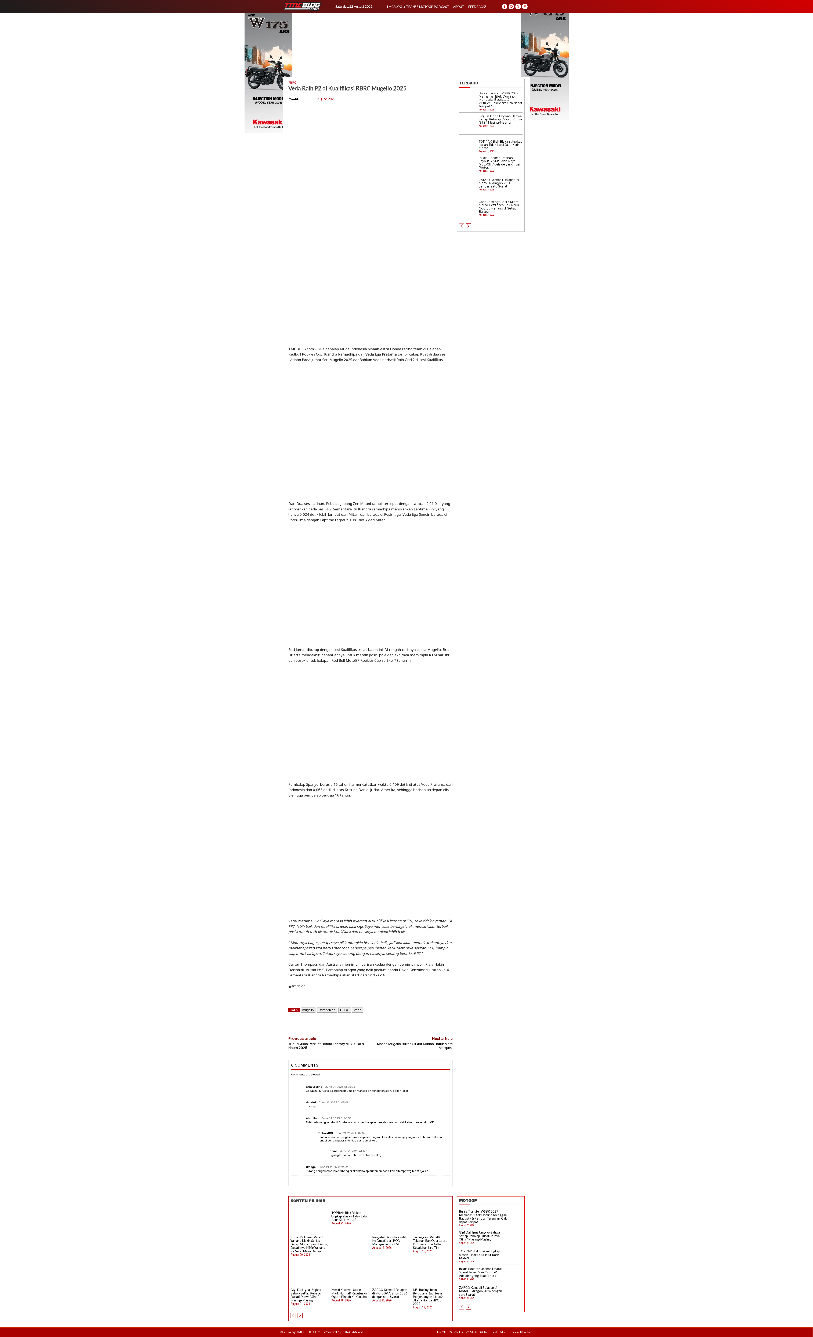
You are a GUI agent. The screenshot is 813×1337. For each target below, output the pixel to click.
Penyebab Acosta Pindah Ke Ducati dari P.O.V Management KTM (389, 1240)
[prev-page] (461, 226)
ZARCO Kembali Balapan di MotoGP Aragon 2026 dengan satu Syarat (499, 183)
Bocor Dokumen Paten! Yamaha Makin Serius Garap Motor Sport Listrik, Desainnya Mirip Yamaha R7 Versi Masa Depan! (309, 1244)
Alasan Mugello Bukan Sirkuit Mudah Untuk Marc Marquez (415, 1046)
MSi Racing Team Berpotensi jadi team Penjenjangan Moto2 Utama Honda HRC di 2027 (428, 1296)
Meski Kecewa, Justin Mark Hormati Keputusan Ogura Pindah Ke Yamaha (349, 1293)
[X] (518, 6)
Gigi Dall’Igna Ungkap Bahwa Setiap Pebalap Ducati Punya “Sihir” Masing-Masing (500, 119)
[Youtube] (525, 6)
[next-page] (468, 226)
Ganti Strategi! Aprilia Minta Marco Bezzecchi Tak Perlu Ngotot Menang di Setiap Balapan (499, 207)
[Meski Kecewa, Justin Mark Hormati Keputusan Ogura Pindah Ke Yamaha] (350, 1274)
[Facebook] (504, 6)
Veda (357, 1010)
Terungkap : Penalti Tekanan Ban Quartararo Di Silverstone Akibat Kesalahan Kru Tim (430, 1242)
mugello (308, 1010)
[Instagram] (511, 6)
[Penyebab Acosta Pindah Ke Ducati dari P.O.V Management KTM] (391, 1222)
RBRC (292, 82)
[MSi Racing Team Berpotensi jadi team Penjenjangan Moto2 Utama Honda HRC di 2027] (432, 1274)
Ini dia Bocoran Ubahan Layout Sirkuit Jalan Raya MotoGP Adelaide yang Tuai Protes (499, 163)
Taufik (294, 99)
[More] (390, 1022)
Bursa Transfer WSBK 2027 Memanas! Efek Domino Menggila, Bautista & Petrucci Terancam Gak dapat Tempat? (500, 99)
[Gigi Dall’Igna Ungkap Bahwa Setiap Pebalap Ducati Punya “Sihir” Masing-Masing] (468, 123)
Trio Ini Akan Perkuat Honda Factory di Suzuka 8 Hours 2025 (326, 1046)
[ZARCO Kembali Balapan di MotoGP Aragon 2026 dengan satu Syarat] (468, 187)
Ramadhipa (326, 1010)
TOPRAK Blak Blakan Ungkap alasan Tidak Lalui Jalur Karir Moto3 (500, 145)
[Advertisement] (406, 44)
